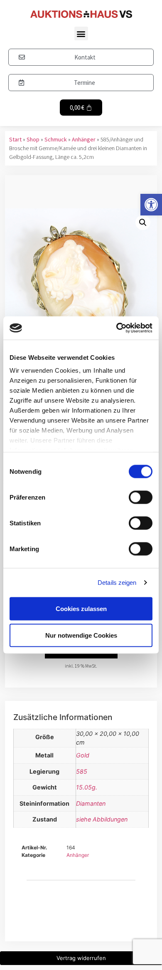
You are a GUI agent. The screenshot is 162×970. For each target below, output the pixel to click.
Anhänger (84, 139)
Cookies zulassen (81, 608)
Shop (33, 139)
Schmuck (55, 139)
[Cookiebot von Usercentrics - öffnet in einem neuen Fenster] (116, 328)
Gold (82, 755)
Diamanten (91, 803)
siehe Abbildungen (102, 819)
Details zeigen (117, 582)
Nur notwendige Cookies (81, 634)
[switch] (140, 497)
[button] (151, 204)
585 (81, 771)
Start (15, 139)
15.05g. (86, 787)
